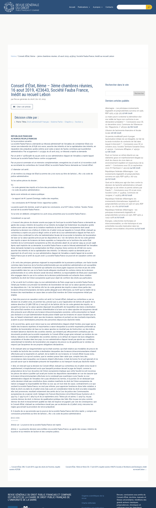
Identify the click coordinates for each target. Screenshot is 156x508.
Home (13, 56)
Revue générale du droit (24, 99)
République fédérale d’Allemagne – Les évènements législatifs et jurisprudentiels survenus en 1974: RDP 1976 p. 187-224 (122, 174)
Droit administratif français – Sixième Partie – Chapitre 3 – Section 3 (55, 122)
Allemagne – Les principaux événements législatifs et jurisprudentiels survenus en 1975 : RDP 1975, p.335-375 (124, 110)
